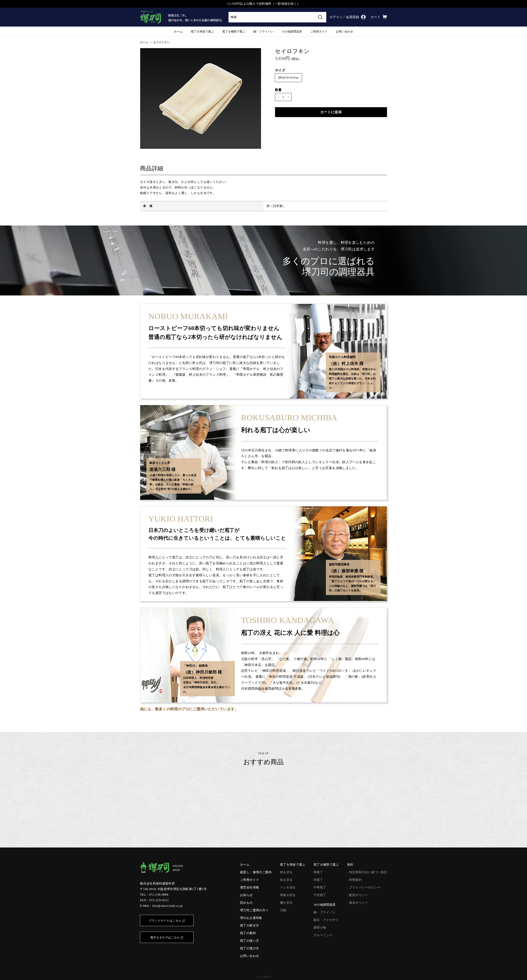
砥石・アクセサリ (326, 920)
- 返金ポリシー (357, 902)
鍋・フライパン (263, 31)
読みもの (246, 902)
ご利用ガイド (319, 31)
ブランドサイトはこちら (165, 920)
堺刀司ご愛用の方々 (254, 910)
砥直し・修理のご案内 (256, 872)
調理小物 (320, 927)
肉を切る (286, 872)
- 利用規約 (354, 879)
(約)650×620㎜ (288, 77)
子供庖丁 (320, 895)
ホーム (178, 31)
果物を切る (288, 895)
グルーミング (323, 935)
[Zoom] (200, 98)
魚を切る (286, 879)
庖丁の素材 (248, 933)
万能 (283, 910)
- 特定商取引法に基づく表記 (367, 872)
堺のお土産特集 (251, 918)
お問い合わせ (344, 31)
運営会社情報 (249, 887)
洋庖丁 (318, 879)
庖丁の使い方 (249, 940)
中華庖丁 (320, 887)
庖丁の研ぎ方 (249, 925)
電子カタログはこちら (165, 937)
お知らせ (246, 895)
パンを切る (288, 887)
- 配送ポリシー (357, 895)
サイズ (280, 70)
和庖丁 (318, 872)
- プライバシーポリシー (364, 887)
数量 (278, 90)
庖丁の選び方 (249, 948)
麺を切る (286, 902)
